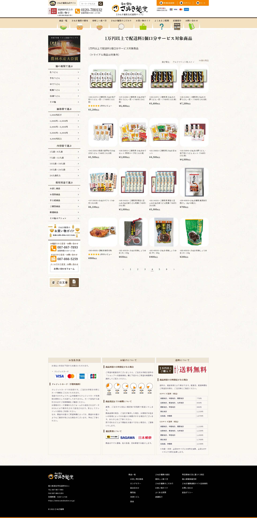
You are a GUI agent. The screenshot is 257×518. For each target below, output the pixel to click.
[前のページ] (123, 269)
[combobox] (89, 4)
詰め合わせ (134, 488)
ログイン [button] (187, 3)
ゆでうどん (55, 84)
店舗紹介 (177, 20)
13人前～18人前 (57, 163)
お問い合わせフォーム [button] (64, 268)
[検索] (100, 4)
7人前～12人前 (57, 157)
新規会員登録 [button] (168, 3)
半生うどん (55, 78)
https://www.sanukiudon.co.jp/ (61, 500)
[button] (94, 105)
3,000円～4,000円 (59, 132)
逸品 (132, 501)
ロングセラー (135, 483)
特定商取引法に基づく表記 (193, 474)
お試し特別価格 (136, 479)
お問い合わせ (191, 20)
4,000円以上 (56, 138)
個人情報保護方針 (189, 479)
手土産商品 (55, 200)
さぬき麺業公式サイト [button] (66, 2)
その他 (53, 101)
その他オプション (58, 218)
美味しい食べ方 (99, 20)
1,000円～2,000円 (59, 120)
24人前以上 (55, 175)
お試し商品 (55, 188)
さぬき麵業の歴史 (162, 474)
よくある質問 (160, 492)
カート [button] (203, 3)
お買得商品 (55, 194)
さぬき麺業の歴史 (79, 20)
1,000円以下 (56, 114)
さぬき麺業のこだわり (121, 20)
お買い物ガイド (143, 20)
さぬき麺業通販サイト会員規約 (194, 483)
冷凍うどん (55, 96)
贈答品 (133, 492)
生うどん (54, 72)
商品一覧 (63, 20)
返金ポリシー (187, 492)
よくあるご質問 (161, 20)
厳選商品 (54, 212)
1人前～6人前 (56, 151)
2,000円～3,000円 (59, 126)
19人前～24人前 (57, 169)
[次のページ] (174, 269)
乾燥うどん (55, 90)
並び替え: (166, 62)
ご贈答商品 (55, 206)
